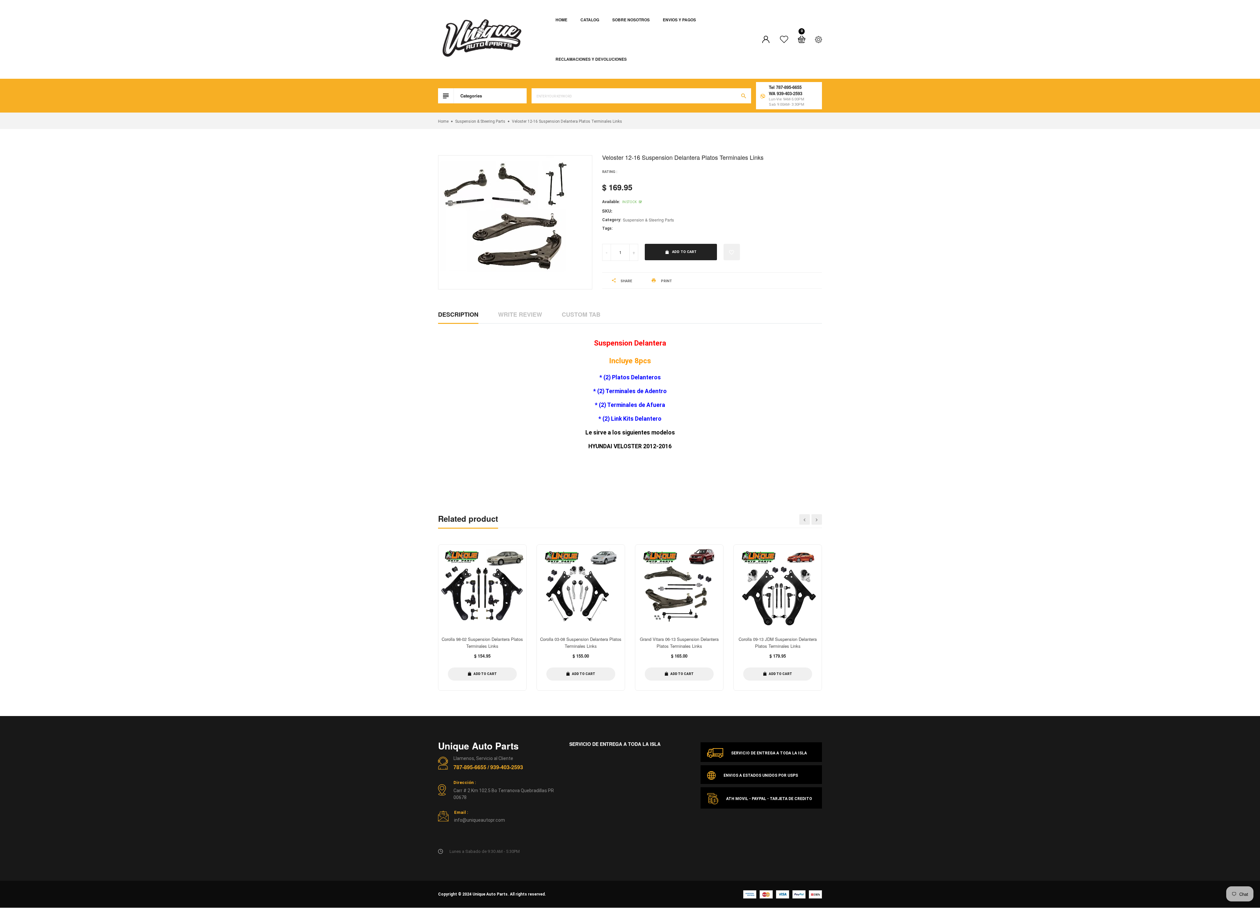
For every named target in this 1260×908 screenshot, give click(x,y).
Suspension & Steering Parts (648, 219)
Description (458, 314)
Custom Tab (581, 314)
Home (561, 20)
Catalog (589, 20)
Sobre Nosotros (631, 20)
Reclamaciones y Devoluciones (591, 59)
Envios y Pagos (679, 20)
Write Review (520, 314)
